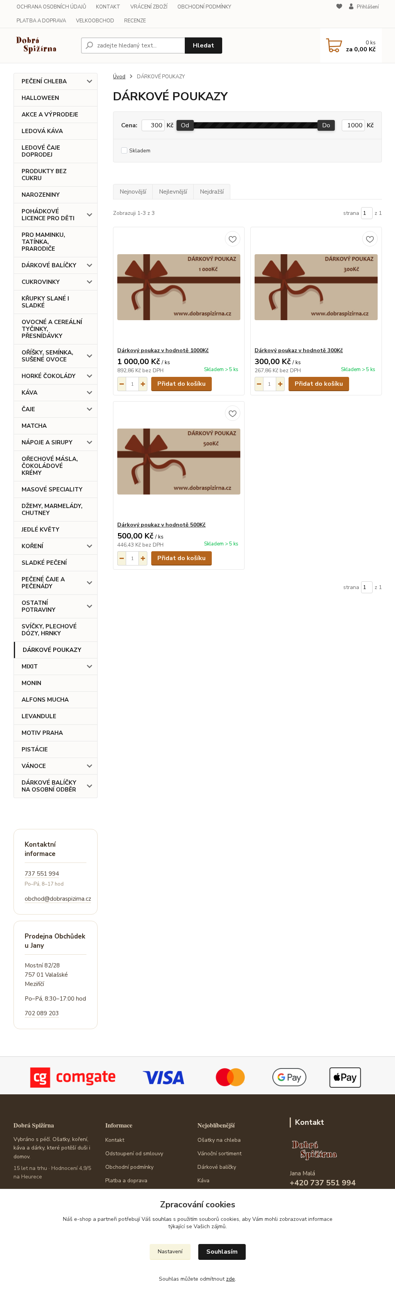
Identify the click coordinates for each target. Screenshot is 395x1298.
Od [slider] (185, 125)
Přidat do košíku (181, 384)
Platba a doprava (126, 1180)
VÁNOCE (34, 766)
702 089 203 (42, 1013)
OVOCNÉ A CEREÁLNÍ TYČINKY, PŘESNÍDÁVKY (52, 329)
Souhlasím (222, 1251)
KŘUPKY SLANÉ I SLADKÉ (45, 302)
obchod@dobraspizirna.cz (58, 899)
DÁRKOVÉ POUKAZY (52, 650)
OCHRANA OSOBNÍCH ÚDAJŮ (51, 6)
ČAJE (28, 409)
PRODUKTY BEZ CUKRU (44, 174)
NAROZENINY (41, 195)
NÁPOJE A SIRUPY (47, 442)
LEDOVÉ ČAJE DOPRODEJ (41, 151)
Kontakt (114, 1140)
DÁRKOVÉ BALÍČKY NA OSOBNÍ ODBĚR (49, 786)
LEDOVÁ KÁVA (42, 131)
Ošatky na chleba (219, 1140)
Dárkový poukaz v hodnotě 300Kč (299, 350)
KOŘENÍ (32, 546)
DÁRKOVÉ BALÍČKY (49, 265)
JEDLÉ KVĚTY (40, 529)
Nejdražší (212, 192)
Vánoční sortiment (219, 1153)
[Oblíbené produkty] (339, 14)
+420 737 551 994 (323, 1183)
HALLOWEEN (40, 98)
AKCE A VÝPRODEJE (50, 114)
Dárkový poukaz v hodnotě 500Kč (161, 524)
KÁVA (29, 393)
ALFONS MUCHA (45, 700)
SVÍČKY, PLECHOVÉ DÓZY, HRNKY (49, 630)
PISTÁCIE (35, 749)
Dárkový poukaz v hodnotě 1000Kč (163, 350)
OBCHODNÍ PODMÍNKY (204, 6)
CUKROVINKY (41, 282)
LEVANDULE (39, 716)
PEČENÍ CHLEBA (44, 81)
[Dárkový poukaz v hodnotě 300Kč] (316, 287)
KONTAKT (108, 6)
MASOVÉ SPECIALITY (52, 489)
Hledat (203, 45)
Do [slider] (326, 125)
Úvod (119, 76)
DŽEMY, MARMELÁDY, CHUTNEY (52, 509)
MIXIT (30, 666)
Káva (203, 1180)
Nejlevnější (173, 192)
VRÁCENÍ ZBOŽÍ (148, 6)
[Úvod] (44, 45)
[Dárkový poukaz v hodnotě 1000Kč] (178, 287)
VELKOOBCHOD (95, 20)
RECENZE (135, 20)
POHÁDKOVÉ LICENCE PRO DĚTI (48, 215)
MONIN (31, 683)
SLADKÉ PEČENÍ (44, 563)
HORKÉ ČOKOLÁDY (49, 376)
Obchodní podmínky (129, 1167)
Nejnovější (133, 192)
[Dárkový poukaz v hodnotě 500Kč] (178, 461)
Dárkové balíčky (217, 1167)
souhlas (162, 1219)
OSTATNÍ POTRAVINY (39, 606)
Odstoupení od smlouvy (134, 1153)
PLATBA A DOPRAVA (41, 20)
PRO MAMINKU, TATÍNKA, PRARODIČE (43, 242)
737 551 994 (42, 874)
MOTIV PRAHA (42, 733)
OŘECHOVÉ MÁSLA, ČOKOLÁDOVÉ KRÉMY (50, 466)
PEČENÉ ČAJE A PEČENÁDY (43, 583)
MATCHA (34, 426)
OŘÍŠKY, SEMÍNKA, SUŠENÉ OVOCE (47, 356)
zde (230, 1279)
